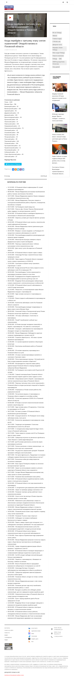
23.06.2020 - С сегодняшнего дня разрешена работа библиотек (26, 487)
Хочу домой (56, 67)
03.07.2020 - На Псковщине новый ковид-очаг (21, 207)
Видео (6, 635)
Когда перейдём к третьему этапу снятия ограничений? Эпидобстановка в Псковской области (25, 43)
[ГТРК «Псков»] (9, 8)
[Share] (63, 2)
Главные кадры (57, 38)
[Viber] (21, 169)
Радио (6, 639)
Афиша (55, 35)
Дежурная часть (57, 44)
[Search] (67, 2)
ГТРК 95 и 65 (56, 41)
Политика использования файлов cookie (14, 675)
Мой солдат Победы (59, 52)
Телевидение (8, 637)
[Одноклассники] (16, 169)
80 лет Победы (57, 32)
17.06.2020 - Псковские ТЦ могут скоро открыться (22, 516)
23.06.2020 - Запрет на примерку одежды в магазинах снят (25, 489)
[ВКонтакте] (13, 169)
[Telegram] (23, 169)
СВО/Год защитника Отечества (58, 63)
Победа (55, 58)
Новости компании (58, 55)
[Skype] (18, 169)
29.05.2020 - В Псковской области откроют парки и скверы (25, 252)
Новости (7, 632)
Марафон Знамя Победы (58, 48)
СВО (60, 58)
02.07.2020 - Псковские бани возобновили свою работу (24, 476)
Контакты (7, 628)
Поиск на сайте (9, 630)
